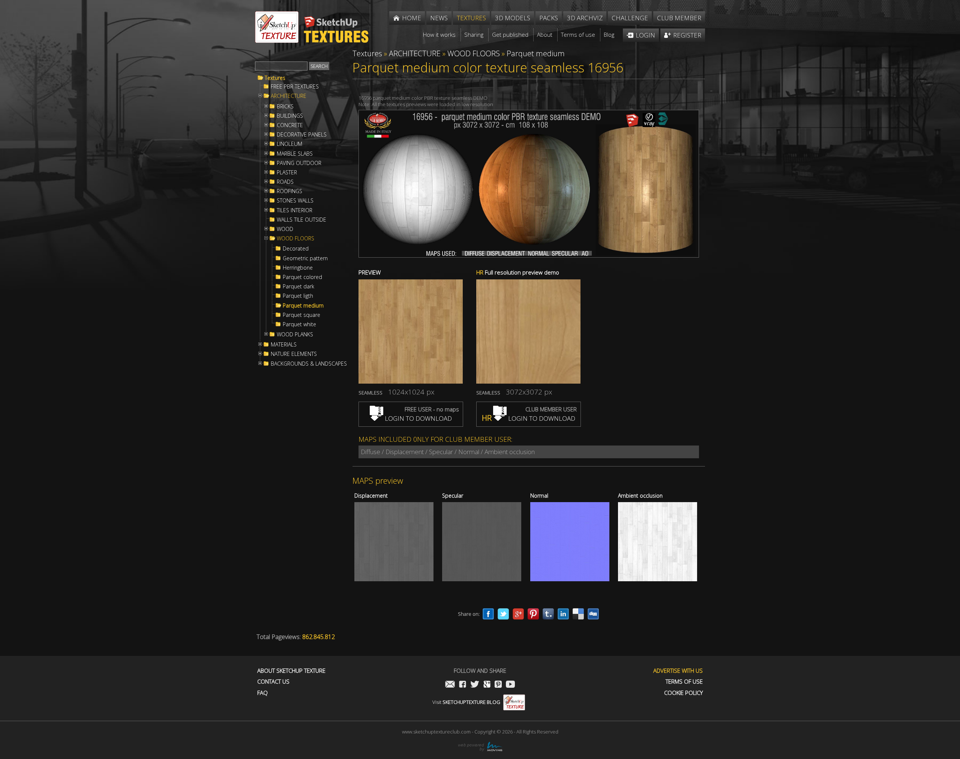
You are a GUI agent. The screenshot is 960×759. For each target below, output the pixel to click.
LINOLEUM (289, 144)
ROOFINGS (289, 191)
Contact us (273, 681)
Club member (679, 18)
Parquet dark (298, 286)
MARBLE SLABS (295, 153)
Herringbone (298, 267)
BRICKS (285, 106)
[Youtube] (510, 685)
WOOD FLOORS (295, 238)
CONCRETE (290, 125)
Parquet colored (302, 277)
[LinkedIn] (563, 614)
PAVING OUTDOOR (299, 163)
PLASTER (287, 172)
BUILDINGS (290, 115)
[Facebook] (488, 614)
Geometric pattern (305, 258)
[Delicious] (578, 614)
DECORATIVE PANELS (302, 134)
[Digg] (593, 614)
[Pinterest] (533, 614)
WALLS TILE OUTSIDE (301, 219)
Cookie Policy (683, 692)
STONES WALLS (295, 200)
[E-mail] (450, 685)
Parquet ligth (298, 295)
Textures (275, 78)
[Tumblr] (548, 614)
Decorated (296, 248)
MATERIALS (284, 344)
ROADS (285, 181)
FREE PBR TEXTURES (295, 86)
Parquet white (299, 324)
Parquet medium (303, 305)
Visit (466, 702)
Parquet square (301, 315)
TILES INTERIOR (294, 210)
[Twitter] (503, 614)
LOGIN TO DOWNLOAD (417, 418)
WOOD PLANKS (295, 334)
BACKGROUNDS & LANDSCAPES (309, 363)
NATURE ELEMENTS (294, 354)
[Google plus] (518, 614)
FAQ (262, 692)
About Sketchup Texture (291, 670)
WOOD (285, 229)
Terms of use (684, 681)
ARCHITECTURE (288, 96)
